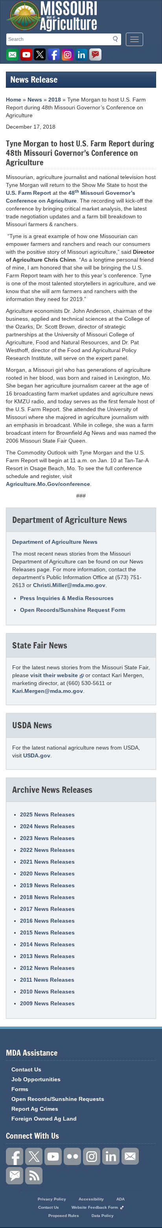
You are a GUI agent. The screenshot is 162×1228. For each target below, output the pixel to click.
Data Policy (103, 1215)
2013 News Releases (47, 956)
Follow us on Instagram (67, 54)
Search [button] (117, 40)
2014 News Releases (47, 944)
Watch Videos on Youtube (26, 54)
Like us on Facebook (54, 54)
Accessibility (91, 1199)
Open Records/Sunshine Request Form (72, 610)
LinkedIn (81, 54)
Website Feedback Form (95, 1207)
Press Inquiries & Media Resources (67, 598)
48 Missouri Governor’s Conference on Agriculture (70, 196)
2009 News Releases (47, 1003)
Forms (19, 1089)
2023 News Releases (47, 838)
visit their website (54, 675)
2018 (54, 99)
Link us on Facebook (14, 1156)
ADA (120, 1199)
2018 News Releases (47, 897)
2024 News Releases (47, 826)
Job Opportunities (36, 1079)
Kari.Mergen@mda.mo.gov (47, 691)
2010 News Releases (47, 991)
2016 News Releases (47, 921)
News (35, 99)
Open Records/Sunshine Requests (57, 1099)
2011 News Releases (47, 980)
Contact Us (26, 1069)
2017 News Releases (47, 909)
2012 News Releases (47, 968)
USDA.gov (36, 755)
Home (13, 99)
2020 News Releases (47, 873)
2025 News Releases (47, 814)
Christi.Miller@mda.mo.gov (69, 585)
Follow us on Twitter (40, 54)
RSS (33, 1175)
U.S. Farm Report (28, 193)
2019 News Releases (47, 885)
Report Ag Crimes (34, 1109)
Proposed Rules (63, 1215)
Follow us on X (33, 1156)
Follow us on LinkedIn (111, 1156)
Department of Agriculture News (55, 542)
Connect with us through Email (130, 1156)
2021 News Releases (47, 862)
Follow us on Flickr (72, 1156)
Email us (12, 54)
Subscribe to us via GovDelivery (95, 54)
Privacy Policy (52, 1199)
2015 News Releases (47, 932)
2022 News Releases (47, 850)
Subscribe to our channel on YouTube (53, 1156)
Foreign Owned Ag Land (44, 1118)
